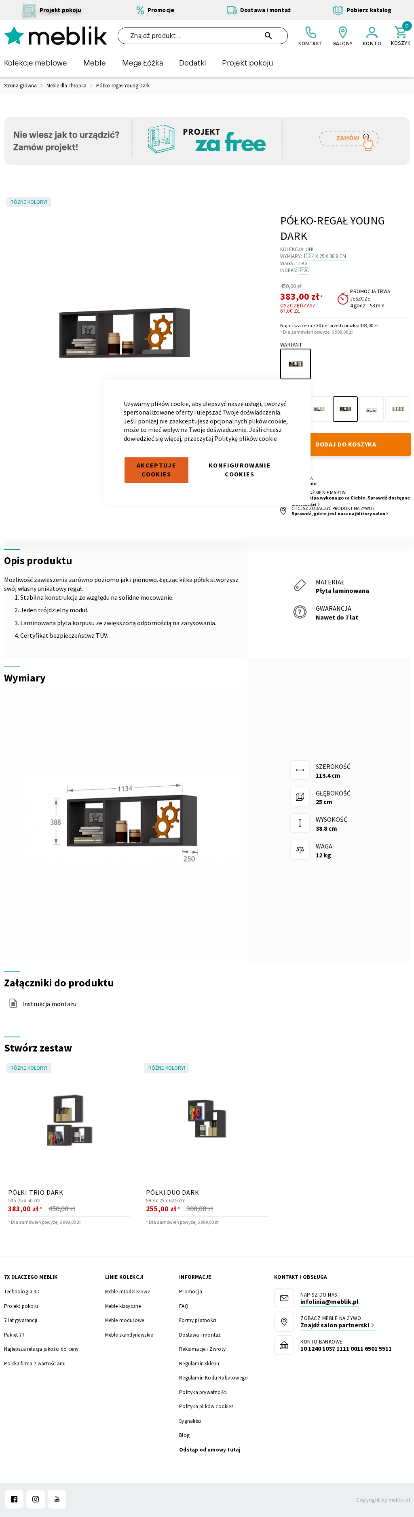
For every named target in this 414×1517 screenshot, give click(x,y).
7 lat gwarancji (20, 1320)
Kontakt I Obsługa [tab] (300, 1277)
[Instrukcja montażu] (13, 1006)
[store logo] (55, 35)
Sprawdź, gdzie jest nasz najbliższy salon (338, 513)
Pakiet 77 (14, 1334)
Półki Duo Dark (172, 1192)
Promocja (190, 1291)
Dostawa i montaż (200, 1334)
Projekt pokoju (21, 1306)
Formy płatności (197, 1320)
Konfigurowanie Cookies (240, 469)
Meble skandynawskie (129, 1334)
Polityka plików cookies (206, 1406)
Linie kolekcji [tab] (124, 1277)
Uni (309, 249)
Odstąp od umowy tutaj (210, 1449)
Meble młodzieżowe (127, 1291)
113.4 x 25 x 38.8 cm (324, 256)
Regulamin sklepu (199, 1363)
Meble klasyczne (123, 1306)
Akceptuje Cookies (156, 469)
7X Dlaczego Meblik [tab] (31, 1277)
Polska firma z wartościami (34, 1363)
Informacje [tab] (195, 1277)
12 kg (302, 263)
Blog (184, 1435)
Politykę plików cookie (245, 438)
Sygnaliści (190, 1421)
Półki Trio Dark (35, 1192)
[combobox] (203, 36)
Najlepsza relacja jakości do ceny (41, 1349)
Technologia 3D (22, 1291)
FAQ (183, 1306)
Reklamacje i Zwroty (202, 1349)
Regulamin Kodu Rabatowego (213, 1377)
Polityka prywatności (203, 1392)
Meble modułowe (124, 1320)
